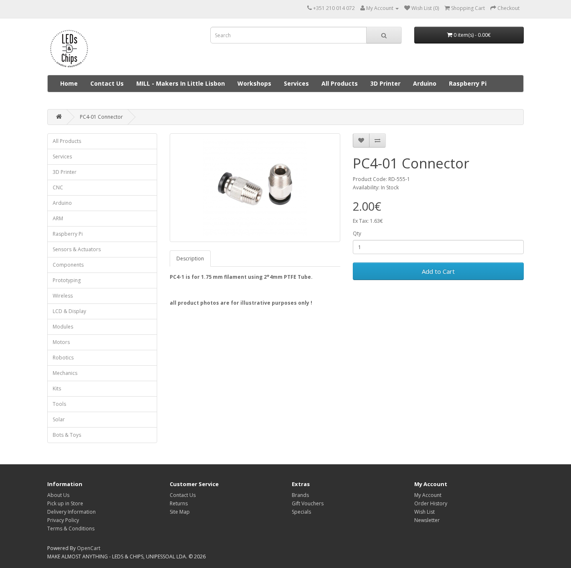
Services (296, 83)
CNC (58, 187)
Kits (57, 388)
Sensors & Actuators (77, 249)
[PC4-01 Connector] (255, 187)
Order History (430, 503)
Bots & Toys (67, 434)
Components (68, 264)
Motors (61, 342)
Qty (357, 233)
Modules (63, 326)
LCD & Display (69, 311)
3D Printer (385, 83)
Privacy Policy (63, 520)
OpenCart (88, 548)
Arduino (424, 83)
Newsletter (427, 520)
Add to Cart (438, 271)
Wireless (63, 295)
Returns (179, 503)
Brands (300, 495)
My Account (427, 495)
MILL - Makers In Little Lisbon (180, 83)
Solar (59, 419)
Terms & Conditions (70, 528)
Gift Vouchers (308, 503)
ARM (58, 218)
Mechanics (65, 373)
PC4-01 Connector (101, 116)
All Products (339, 83)
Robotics (63, 357)
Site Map (180, 511)
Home (69, 83)
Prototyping (67, 280)
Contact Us (107, 83)
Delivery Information (71, 511)
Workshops (254, 83)
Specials (301, 511)
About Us (58, 495)
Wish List (424, 511)
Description (190, 258)
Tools (59, 404)
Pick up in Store (65, 503)
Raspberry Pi (468, 83)
